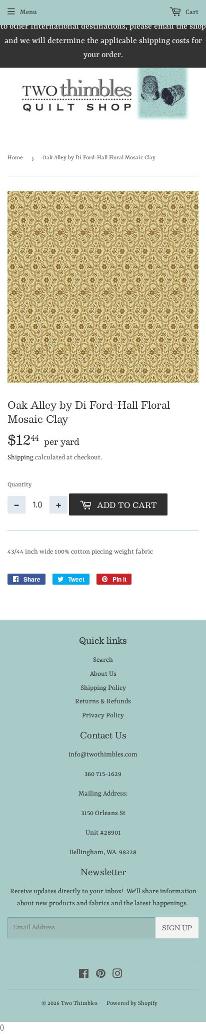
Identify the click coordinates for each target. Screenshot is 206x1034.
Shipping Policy (103, 688)
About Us (103, 674)
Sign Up (177, 927)
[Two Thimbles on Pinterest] (101, 975)
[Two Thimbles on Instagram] (117, 975)
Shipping (21, 457)
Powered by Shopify (132, 1003)
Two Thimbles (79, 1003)
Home (15, 158)
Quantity (20, 484)
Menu (28, 12)
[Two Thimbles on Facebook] (83, 975)
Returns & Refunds (103, 701)
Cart (191, 12)
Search (103, 660)
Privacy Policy (103, 715)
